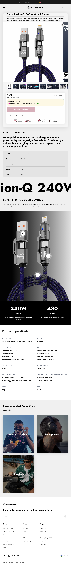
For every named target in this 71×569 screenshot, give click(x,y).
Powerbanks (6, 541)
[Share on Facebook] (13, 115)
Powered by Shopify (19, 562)
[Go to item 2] (16, 87)
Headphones (6, 538)
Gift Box (5, 547)
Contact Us (43, 528)
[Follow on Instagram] (9, 555)
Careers (25, 531)
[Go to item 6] (43, 87)
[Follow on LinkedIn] (18, 555)
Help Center (43, 531)
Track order (43, 544)
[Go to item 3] (23, 87)
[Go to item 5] (36, 87)
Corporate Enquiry (45, 535)
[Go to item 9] (63, 87)
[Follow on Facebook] (4, 555)
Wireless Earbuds (8, 528)
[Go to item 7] (50, 87)
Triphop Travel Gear (8, 531)
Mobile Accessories (8, 544)
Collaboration (26, 538)
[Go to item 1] (10, 87)
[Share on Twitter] (16, 115)
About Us (25, 528)
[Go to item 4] (30, 87)
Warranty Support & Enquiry (47, 538)
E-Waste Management (46, 541)
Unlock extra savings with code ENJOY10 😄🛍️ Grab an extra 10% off (35, 2)
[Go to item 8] (56, 87)
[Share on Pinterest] (19, 115)
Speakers (5, 535)
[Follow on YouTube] (13, 555)
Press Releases (27, 535)
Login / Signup (27, 541)
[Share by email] (22, 115)
